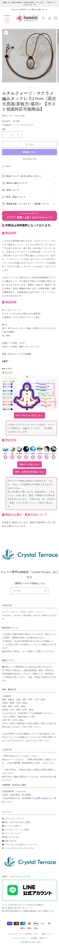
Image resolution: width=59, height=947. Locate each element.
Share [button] (7, 166)
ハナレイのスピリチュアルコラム (19, 848)
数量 (4, 129)
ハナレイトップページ (14, 818)
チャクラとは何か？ (13, 826)
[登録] (45, 591)
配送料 (7, 125)
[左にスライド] (23, 88)
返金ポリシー (46, 934)
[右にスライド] (36, 88)
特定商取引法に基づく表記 (30, 942)
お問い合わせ (42, 798)
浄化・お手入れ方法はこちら (29, 471)
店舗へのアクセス (11, 837)
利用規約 (34, 938)
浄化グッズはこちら (29, 464)
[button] (7, 17)
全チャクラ (7, 372)
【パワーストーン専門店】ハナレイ (26, 934)
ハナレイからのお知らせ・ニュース (20, 844)
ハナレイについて (12, 833)
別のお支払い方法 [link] (29, 158)
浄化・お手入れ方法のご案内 (17, 822)
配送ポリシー (44, 938)
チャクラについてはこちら (29, 415)
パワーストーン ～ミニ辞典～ (17, 829)
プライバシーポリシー (20, 938)
